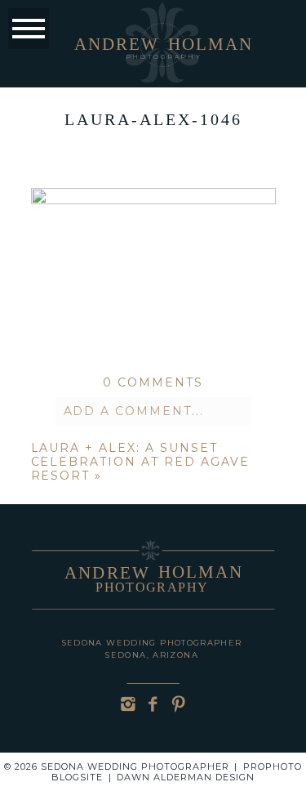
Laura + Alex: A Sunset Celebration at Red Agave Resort (140, 461)
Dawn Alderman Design (186, 777)
